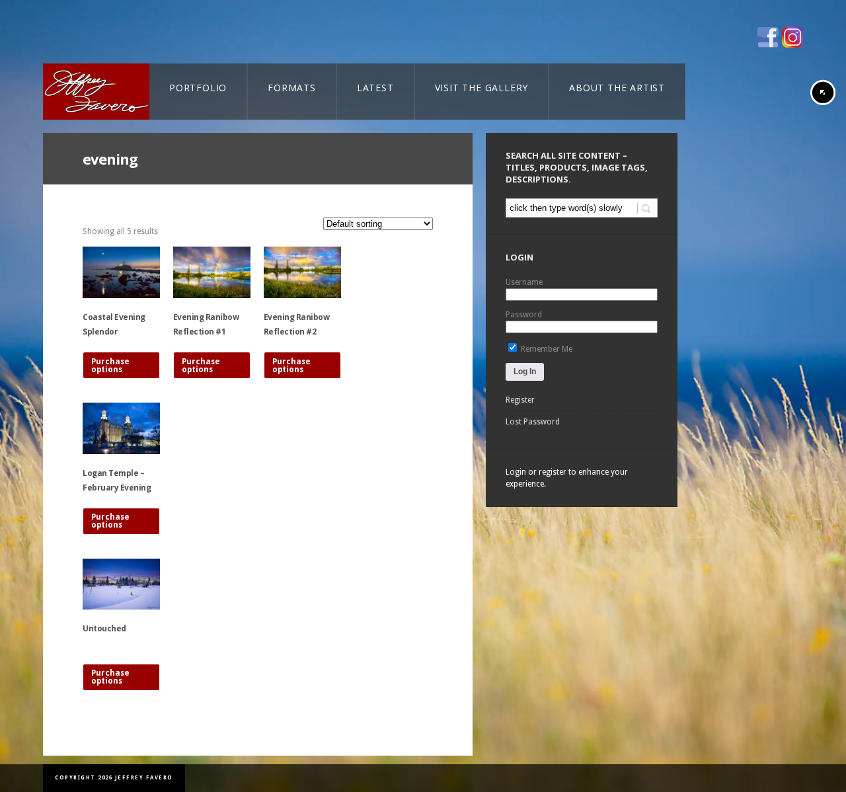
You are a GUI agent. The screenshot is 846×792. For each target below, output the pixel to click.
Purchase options (110, 365)
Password (524, 314)
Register (520, 400)
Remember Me (545, 349)
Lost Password (533, 421)
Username (524, 282)
